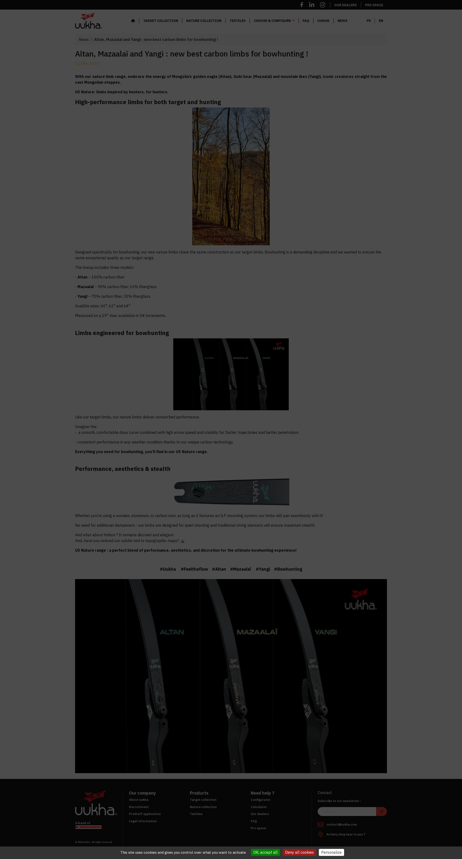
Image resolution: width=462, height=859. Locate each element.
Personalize (331, 852)
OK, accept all (265, 852)
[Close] (286, 400)
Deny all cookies (299, 852)
